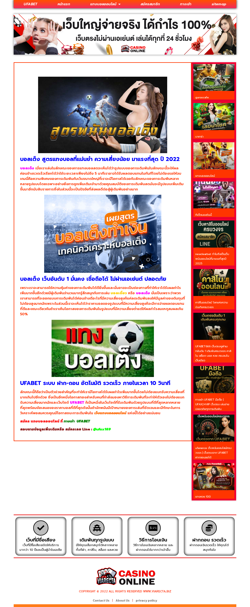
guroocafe (202, 97)
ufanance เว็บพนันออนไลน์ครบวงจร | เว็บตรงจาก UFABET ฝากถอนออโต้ (213, 452)
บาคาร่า (199, 137)
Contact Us (101, 600)
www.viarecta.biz (157, 591)
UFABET (30, 4)
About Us (122, 600)
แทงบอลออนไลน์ (103, 4)
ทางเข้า (185, 4)
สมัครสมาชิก (150, 4)
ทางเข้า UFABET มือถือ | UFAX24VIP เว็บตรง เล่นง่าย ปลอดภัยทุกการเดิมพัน (212, 404)
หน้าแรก (64, 4)
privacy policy (146, 600)
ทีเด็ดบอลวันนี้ (203, 215)
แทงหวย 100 (203, 497)
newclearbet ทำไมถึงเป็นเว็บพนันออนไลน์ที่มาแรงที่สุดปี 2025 (212, 259)
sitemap (219, 4)
